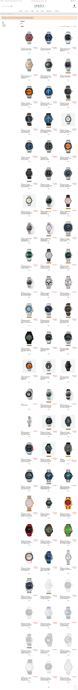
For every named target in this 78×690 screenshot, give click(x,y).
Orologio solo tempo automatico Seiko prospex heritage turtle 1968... (65, 131)
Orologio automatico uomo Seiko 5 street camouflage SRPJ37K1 (26, 349)
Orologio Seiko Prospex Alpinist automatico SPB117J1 (65, 49)
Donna (4, 25)
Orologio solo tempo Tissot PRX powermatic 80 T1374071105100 (26, 294)
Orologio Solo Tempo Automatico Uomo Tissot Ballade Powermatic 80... (26, 515)
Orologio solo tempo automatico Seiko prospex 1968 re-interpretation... (25, 159)
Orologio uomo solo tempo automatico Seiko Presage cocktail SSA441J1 (26, 268)
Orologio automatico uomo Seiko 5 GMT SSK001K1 (64, 349)
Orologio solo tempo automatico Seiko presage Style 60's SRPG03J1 (26, 212)
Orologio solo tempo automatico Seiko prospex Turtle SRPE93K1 (26, 185)
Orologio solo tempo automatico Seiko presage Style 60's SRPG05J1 (65, 185)
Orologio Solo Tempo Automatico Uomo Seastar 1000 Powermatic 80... (45, 515)
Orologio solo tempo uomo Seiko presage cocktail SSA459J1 (64, 104)
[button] (32, 11)
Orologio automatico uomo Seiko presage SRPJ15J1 (64, 377)
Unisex (4, 26)
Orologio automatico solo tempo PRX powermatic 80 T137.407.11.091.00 (46, 406)
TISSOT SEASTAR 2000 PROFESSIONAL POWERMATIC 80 (45, 487)
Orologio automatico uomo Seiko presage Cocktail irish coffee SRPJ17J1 (64, 322)
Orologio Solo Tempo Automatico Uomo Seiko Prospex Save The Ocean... (65, 434)
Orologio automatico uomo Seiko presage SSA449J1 (45, 377)
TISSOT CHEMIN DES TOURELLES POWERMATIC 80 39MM (65, 213)
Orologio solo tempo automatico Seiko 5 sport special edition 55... (26, 104)
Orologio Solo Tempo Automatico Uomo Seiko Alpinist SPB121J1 (26, 651)
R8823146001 (24, 405)
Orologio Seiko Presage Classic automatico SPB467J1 (26, 77)
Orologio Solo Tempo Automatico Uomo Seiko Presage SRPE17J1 (65, 597)
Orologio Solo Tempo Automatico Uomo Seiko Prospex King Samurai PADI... (45, 461)
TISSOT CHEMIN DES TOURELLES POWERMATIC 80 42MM (45, 213)
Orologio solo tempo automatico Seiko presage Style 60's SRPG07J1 (46, 185)
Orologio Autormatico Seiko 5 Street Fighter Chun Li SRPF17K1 (45, 569)
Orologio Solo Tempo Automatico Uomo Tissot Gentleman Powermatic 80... (26, 598)
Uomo (4, 24)
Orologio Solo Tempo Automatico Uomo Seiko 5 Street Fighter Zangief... (65, 515)
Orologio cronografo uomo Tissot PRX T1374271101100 (45, 294)
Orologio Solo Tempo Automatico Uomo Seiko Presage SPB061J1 (45, 679)
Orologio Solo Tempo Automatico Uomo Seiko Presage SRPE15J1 (26, 624)
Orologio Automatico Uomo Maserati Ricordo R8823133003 (65, 651)
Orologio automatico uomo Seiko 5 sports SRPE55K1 (45, 349)
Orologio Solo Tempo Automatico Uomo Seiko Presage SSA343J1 (45, 624)
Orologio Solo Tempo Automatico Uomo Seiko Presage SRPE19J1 (45, 597)
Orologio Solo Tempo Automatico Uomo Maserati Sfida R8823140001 (45, 652)
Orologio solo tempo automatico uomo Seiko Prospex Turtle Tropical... (65, 240)
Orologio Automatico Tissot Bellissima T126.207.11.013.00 (25, 433)
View (29, 52)
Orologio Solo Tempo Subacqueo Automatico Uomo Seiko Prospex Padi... (26, 488)
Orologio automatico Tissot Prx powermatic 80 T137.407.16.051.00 (65, 406)
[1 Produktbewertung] (71, 459)
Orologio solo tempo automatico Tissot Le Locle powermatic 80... (45, 267)
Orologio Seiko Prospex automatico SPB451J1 (45, 49)
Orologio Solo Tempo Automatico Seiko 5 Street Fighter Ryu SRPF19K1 (25, 570)
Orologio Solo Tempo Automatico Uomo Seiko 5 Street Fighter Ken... (27, 542)
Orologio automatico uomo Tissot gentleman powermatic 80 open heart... (65, 295)
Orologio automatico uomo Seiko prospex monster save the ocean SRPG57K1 (26, 322)
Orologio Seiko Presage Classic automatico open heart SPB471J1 (45, 77)
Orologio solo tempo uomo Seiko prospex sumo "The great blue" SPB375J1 (46, 105)
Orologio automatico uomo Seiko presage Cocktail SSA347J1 (45, 321)
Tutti (3, 22)
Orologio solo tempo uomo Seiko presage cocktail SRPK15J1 (25, 131)
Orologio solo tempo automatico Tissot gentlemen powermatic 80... (65, 268)
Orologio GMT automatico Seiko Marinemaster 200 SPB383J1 (44, 159)
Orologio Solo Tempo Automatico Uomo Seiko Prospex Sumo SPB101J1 (46, 433)
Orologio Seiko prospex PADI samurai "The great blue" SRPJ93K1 (46, 131)
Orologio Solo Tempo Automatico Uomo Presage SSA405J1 (64, 624)
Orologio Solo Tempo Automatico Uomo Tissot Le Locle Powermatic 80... (65, 679)
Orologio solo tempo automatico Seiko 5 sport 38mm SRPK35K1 (65, 158)
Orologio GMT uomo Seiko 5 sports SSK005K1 (25, 377)
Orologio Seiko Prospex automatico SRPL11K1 (26, 49)
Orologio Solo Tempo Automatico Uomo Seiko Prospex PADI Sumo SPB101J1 (26, 461)
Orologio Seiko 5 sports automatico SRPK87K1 (65, 76)
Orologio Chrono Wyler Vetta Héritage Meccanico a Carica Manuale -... (26, 680)
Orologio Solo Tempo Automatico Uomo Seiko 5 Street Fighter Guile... (46, 542)
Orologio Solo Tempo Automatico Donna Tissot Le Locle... (65, 569)
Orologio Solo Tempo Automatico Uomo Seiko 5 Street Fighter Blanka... (65, 542)
